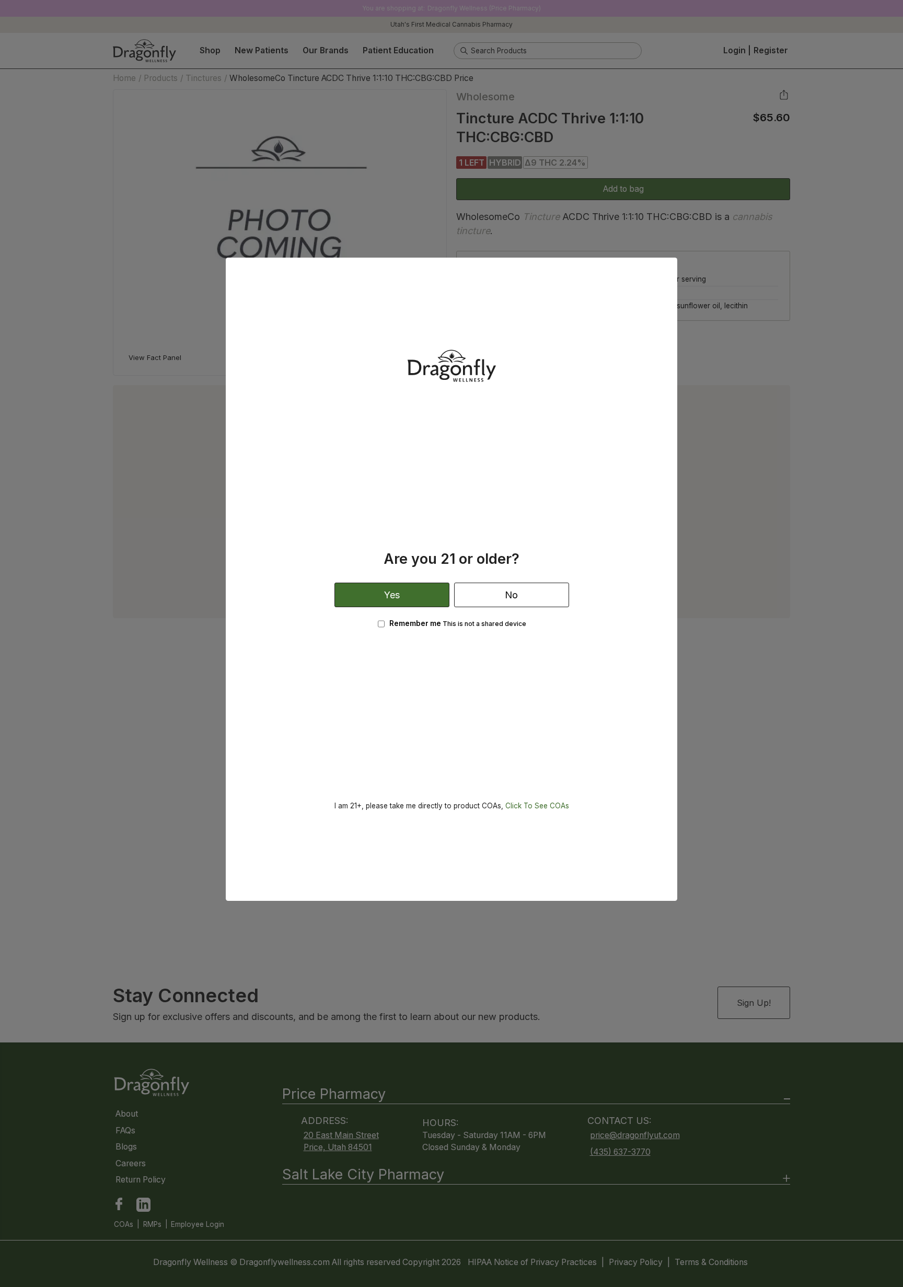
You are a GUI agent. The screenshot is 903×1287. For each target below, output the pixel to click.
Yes (392, 594)
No (511, 594)
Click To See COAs (537, 806)
